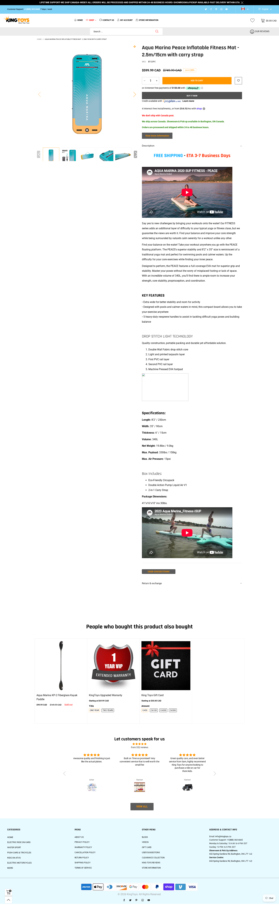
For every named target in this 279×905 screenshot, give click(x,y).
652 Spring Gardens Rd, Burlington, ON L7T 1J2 (230, 854)
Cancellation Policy (85, 852)
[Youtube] (226, 9)
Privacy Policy (82, 842)
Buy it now (192, 96)
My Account (126, 20)
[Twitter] (205, 9)
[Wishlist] (252, 20)
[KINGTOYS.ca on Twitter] (130, 900)
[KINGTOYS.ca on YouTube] (149, 900)
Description (148, 145)
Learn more (188, 101)
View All (142, 806)
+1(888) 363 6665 (32, 9)
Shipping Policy (82, 863)
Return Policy (82, 858)
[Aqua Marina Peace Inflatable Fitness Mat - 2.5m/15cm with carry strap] (69, 155)
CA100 (154, 710)
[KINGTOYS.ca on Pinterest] (136, 900)
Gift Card (146, 847)
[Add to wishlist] (238, 80)
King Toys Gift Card (152, 695)
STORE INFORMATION (148, 20)
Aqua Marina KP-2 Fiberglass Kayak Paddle (56, 697)
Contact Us (108, 20)
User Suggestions (159, 571)
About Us (79, 837)
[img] (139, 744)
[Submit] (157, 31)
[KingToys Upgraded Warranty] (113, 665)
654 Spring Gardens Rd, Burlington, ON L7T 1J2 (230, 861)
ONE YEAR (94, 710)
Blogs (145, 837)
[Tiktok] (230, 9)
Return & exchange (152, 583)
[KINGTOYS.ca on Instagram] (143, 900)
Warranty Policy (83, 847)
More (10, 868)
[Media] (134, 46)
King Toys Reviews (151, 863)
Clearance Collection (153, 858)
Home (80, 20)
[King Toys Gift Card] (165, 665)
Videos (145, 842)
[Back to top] (8, 899)
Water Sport (14, 847)
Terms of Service (83, 868)
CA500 (173, 710)
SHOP (91, 20)
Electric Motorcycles (19, 863)
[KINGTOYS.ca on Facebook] (124, 900)
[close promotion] (242, 2)
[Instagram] (221, 9)
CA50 (144, 710)
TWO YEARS (108, 710)
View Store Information (157, 135)
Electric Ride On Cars (19, 842)
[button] (39, 94)
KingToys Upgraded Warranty (105, 695)
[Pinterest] (216, 9)
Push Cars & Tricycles (19, 852)
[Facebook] (211, 9)
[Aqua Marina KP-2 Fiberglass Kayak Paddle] (60, 665)
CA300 (163, 710)
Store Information (151, 868)
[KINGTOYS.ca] (16, 20)
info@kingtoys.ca (223, 836)
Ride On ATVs (14, 858)
